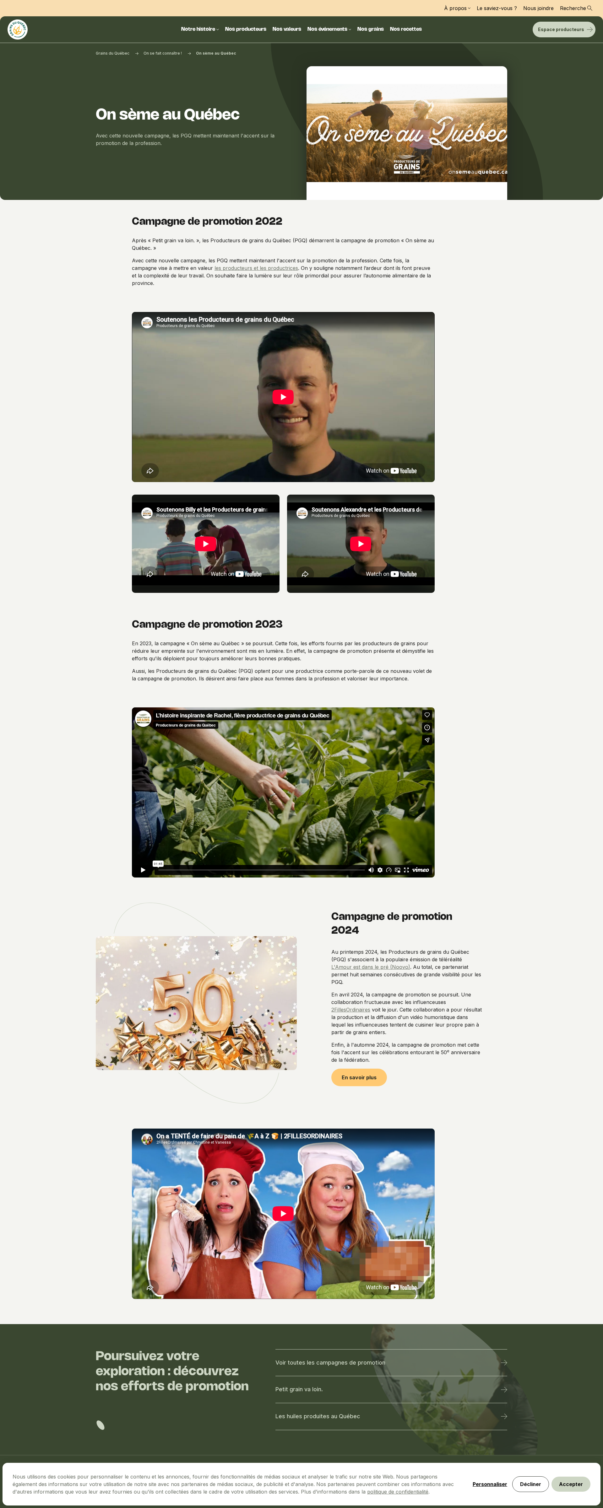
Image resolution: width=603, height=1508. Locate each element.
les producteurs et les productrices (256, 268)
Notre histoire (198, 29)
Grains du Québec (112, 53)
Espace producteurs (561, 29)
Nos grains (370, 29)
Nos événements (327, 29)
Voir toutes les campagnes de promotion (330, 1362)
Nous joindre (538, 8)
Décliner (530, 1484)
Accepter (571, 1484)
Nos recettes (406, 29)
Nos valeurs (287, 29)
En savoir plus (359, 1077)
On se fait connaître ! (163, 53)
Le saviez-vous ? (497, 8)
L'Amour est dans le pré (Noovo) (370, 967)
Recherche (573, 8)
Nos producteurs (245, 29)
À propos (455, 8)
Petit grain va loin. (299, 1389)
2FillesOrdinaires (350, 1009)
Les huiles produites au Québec (317, 1416)
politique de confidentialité (397, 1492)
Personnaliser (490, 1484)
